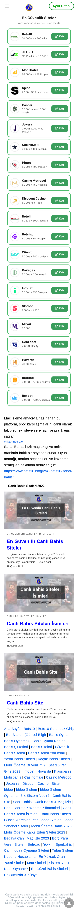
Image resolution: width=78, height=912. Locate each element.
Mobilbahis (12, 777)
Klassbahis (62, 771)
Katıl (61, 36)
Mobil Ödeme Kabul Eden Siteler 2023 (34, 832)
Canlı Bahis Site (18, 695)
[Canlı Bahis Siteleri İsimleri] (39, 592)
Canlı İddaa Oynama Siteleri (26, 850)
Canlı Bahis (22, 802)
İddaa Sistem (26, 790)
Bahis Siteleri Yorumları (46, 753)
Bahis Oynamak (16, 741)
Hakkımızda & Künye (21, 875)
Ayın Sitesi (61, 6)
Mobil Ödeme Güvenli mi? (24, 765)
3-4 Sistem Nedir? (35, 796)
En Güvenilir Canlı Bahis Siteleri (30, 534)
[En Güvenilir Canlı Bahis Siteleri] (39, 510)
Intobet (28, 771)
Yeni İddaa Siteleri (47, 820)
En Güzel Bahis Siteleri (49, 869)
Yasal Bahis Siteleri (19, 759)
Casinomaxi (33, 777)
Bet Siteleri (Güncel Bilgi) (26, 735)
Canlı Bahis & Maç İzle (53, 802)
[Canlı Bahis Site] (39, 672)
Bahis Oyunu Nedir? (48, 741)
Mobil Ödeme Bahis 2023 (51, 826)
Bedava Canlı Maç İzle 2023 (26, 838)
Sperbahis (64, 844)
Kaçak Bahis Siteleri (54, 759)
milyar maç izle (13, 441)
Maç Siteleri (36, 863)
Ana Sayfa (12, 729)
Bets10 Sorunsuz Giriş (56, 729)
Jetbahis (12, 784)
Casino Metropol (59, 777)
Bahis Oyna (58, 735)
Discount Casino (35, 784)
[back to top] (69, 903)
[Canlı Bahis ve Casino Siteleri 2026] (29, 5)
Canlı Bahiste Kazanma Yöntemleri (32, 808)
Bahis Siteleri (41, 747)
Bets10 (29, 729)
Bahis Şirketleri (16, 747)
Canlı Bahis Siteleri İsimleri (27, 616)
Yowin (48, 844)
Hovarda (44, 771)
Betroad (34, 844)
